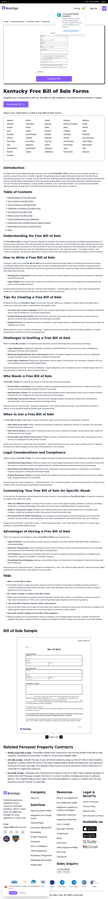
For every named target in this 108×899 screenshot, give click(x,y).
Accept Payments (39, 837)
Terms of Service (90, 802)
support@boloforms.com (14, 827)
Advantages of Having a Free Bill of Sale (24, 226)
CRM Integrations (39, 851)
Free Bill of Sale (33, 22)
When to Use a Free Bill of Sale (20, 216)
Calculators (62, 857)
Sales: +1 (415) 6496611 (92, 1)
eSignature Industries (66, 819)
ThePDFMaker (37, 823)
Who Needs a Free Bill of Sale (20, 212)
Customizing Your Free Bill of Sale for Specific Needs (29, 223)
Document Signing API (41, 827)
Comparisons (63, 833)
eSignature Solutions (66, 815)
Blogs (59, 838)
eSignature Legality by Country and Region (67, 808)
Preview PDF (54, 78)
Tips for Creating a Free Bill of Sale (22, 205)
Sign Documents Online (41, 810)
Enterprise (35, 841)
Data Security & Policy (93, 815)
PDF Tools (61, 852)
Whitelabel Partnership (41, 860)
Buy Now (4, 1)
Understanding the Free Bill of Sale (22, 198)
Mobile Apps (36, 865)
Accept (13, 893)
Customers (62, 843)
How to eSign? (63, 824)
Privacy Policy (89, 806)
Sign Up (93, 8)
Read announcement (71, 31)
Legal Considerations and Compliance (23, 219)
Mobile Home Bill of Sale (19, 752)
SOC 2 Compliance (39, 846)
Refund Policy (89, 811)
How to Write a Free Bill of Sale (20, 201)
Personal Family (17, 22)
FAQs (10, 230)
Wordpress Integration (41, 855)
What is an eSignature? (67, 798)
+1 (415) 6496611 (63, 869)
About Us (35, 798)
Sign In (103, 1)
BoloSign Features (65, 829)
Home (5, 22)
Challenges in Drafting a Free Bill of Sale (24, 208)
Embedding (36, 832)
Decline (23, 893)
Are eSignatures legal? (67, 802)
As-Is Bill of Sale (16, 773)
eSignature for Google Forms (41, 816)
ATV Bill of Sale (15, 760)
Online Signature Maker (67, 847)
